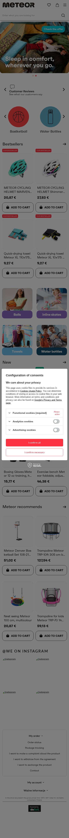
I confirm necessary (34, 452)
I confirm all (34, 442)
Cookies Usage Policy (31, 391)
